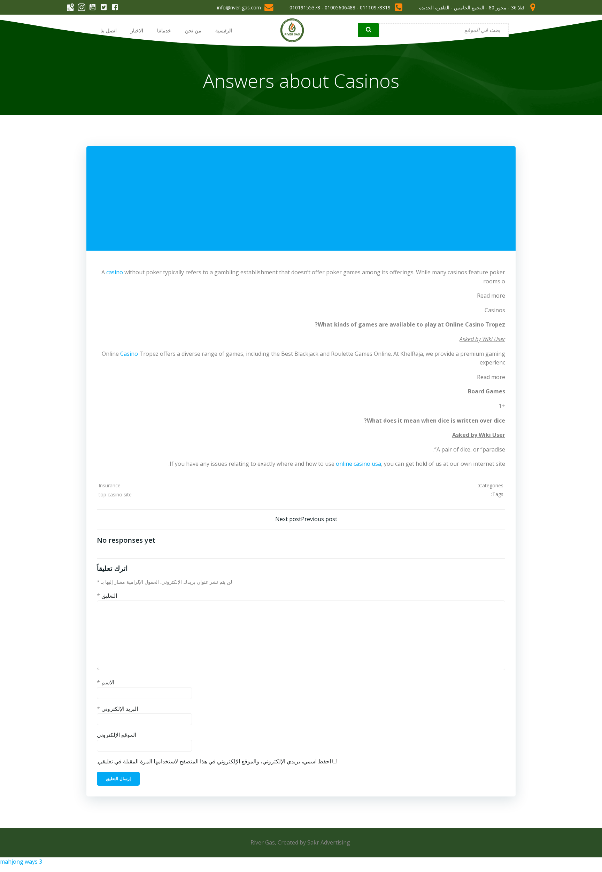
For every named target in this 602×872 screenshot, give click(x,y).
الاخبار (137, 30)
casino (114, 272)
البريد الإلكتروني (117, 709)
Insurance (110, 485)
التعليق (107, 595)
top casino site (115, 494)
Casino (129, 354)
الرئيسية (223, 30)
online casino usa (358, 464)
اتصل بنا (108, 30)
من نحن (193, 30)
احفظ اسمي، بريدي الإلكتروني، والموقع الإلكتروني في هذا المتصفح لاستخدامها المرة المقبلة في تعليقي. (214, 761)
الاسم (105, 682)
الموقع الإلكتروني (116, 735)
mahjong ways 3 (21, 861)
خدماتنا (164, 30)
